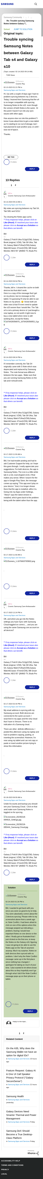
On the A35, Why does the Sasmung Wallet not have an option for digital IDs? (21, 1050)
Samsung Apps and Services (14, 90)
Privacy (4, 1165)
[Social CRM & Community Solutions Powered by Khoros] (33, 1148)
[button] (35, 82)
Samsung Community (13, 17)
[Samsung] (7, 4)
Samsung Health (14, 1094)
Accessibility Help (9, 1156)
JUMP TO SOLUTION (22, 29)
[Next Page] (19, 185)
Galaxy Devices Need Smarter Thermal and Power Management (21, 1110)
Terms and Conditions (11, 1161)
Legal (3, 1170)
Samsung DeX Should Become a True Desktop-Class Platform (19, 1130)
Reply (32, 169)
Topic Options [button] (35, 23)
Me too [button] (11, 157)
